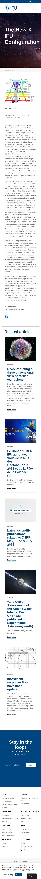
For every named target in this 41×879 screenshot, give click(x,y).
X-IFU (4, 794)
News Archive (25, 829)
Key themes (24, 804)
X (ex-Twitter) (28, 846)
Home (6, 69)
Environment (25, 821)
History (4, 807)
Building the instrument (10, 804)
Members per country (10, 818)
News (22, 825)
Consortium (6, 811)
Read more (11, 409)
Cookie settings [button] (8, 875)
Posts (17, 69)
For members (7, 832)
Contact (5, 846)
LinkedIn (25, 843)
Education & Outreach (29, 811)
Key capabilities (7, 801)
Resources (6, 825)
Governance (6, 821)
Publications (6, 829)
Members (5, 815)
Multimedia (24, 815)
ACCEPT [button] (18, 875)
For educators (25, 818)
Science (12, 69)
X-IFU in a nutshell (8, 798)
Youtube (25, 849)
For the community (9, 835)
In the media (25, 832)
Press (4, 843)
